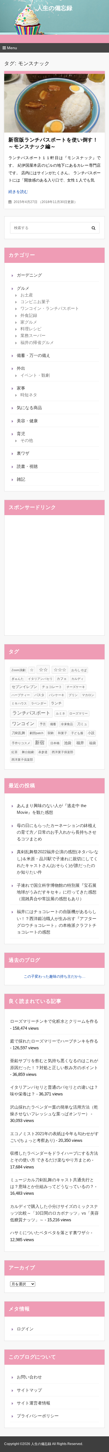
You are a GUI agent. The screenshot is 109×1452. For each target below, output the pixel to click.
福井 (80, 743)
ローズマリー (78, 713)
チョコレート (52, 687)
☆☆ (43, 669)
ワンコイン (23, 723)
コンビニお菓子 (35, 301)
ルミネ (60, 713)
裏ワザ (23, 453)
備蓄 (53, 724)
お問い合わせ (29, 1377)
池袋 (67, 743)
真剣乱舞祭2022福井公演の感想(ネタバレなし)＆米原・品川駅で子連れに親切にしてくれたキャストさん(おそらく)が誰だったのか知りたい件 (57, 861)
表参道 (43, 752)
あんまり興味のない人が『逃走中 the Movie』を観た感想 (51, 809)
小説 (91, 733)
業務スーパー (33, 335)
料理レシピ (30, 328)
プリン (73, 695)
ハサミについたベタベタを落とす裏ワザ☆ (50, 1232)
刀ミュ (82, 724)
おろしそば (79, 670)
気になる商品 (29, 407)
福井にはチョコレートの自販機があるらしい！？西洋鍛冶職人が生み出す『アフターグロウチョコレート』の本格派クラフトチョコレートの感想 (56, 921)
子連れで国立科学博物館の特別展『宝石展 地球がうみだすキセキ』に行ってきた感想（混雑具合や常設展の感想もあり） (56, 892)
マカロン (88, 695)
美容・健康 (27, 420)
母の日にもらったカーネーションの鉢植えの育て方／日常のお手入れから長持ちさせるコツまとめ (56, 832)
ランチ (56, 703)
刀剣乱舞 (18, 733)
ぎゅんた (17, 678)
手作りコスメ (21, 743)
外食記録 (28, 315)
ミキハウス (19, 703)
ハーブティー (20, 695)
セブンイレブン (24, 687)
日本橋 (55, 743)
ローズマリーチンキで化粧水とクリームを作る (54, 1021)
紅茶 (14, 752)
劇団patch (36, 733)
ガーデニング (29, 275)
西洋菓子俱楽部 (62, 752)
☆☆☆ (60, 670)
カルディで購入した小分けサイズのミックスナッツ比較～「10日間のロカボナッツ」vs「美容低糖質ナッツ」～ (54, 1213)
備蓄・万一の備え (33, 355)
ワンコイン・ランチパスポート (49, 308)
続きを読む (18, 191)
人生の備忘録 (54, 8)
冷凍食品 (67, 724)
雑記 (21, 479)
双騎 (51, 733)
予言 (43, 724)
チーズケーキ (76, 687)
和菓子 (62, 733)
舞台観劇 (28, 752)
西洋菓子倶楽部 (22, 759)
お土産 (26, 295)
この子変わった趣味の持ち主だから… (55, 976)
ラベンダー (38, 703)
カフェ (62, 679)
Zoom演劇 (18, 670)
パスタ (39, 695)
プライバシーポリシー (38, 1415)
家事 (21, 388)
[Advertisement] (54, 575)
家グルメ (28, 322)
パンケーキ (56, 695)
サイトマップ (29, 1390)
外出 (21, 368)
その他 (26, 440)
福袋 (92, 743)
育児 (21, 433)
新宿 (39, 742)
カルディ (77, 678)
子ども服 (77, 733)
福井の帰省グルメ (37, 342)
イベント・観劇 (35, 375)
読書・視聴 (27, 466)
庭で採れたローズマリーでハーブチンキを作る (54, 1041)
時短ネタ (28, 394)
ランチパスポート (31, 713)
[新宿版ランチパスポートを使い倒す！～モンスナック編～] (54, 103)
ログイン (25, 1328)
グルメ (23, 288)
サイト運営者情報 (33, 1403)
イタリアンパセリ (40, 678)
